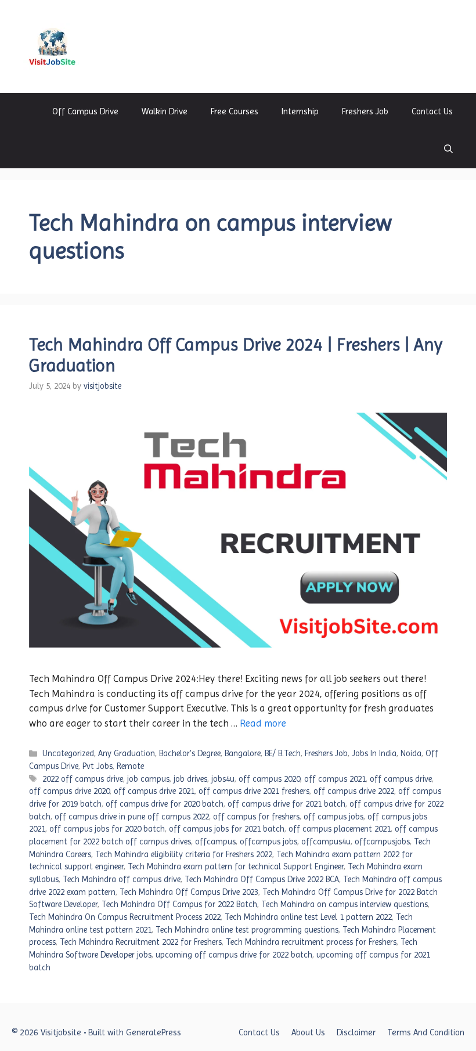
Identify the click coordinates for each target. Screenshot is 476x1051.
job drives (190, 778)
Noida (411, 753)
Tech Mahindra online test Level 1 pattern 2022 (308, 917)
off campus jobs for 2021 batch (226, 828)
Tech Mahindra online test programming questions (247, 929)
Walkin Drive (164, 111)
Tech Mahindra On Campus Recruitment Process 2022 (125, 917)
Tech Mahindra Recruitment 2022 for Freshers (141, 942)
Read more (263, 723)
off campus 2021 (335, 778)
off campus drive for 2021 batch (286, 803)
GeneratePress (153, 1032)
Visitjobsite (126, 46)
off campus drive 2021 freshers (254, 791)
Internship (300, 111)
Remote (130, 766)
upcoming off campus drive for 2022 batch (234, 954)
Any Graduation (126, 753)
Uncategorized (68, 753)
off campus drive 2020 (69, 791)
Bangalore (243, 753)
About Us (308, 1032)
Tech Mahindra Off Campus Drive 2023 (189, 892)
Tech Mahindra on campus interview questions (344, 904)
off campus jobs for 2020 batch (107, 828)
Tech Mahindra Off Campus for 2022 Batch (179, 904)
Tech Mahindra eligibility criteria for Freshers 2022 (183, 854)
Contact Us (432, 111)
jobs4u (223, 778)
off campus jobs (333, 816)
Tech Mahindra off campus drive (122, 879)
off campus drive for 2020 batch (164, 803)
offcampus (215, 841)
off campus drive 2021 (154, 791)
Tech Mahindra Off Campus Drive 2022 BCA (262, 879)
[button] (448, 149)
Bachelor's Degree (190, 753)
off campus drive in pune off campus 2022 (132, 816)
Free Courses (234, 111)
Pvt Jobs (97, 766)
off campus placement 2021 (340, 828)
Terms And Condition (425, 1032)
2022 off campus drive (82, 778)
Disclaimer (356, 1032)
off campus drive (401, 778)
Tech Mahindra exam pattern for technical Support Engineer (236, 866)
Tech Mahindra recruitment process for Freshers (311, 942)
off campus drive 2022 (353, 791)
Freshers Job (365, 111)
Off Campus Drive (85, 111)
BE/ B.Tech (283, 753)
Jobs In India (374, 753)
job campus (148, 778)
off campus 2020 (269, 778)
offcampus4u (326, 841)
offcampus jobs (268, 841)
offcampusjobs (382, 841)
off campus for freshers (256, 816)
